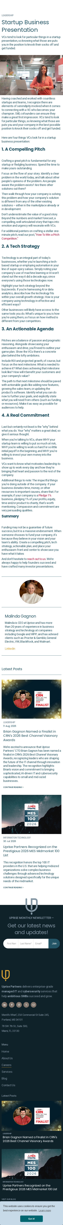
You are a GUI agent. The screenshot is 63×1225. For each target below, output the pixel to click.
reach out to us (36, 559)
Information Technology (17, 837)
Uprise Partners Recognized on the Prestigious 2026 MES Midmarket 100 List (31, 851)
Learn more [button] (45, 1210)
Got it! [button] (31, 1218)
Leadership (7, 15)
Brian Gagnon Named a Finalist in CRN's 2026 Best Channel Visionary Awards (30, 735)
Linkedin (10, 649)
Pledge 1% (45, 495)
